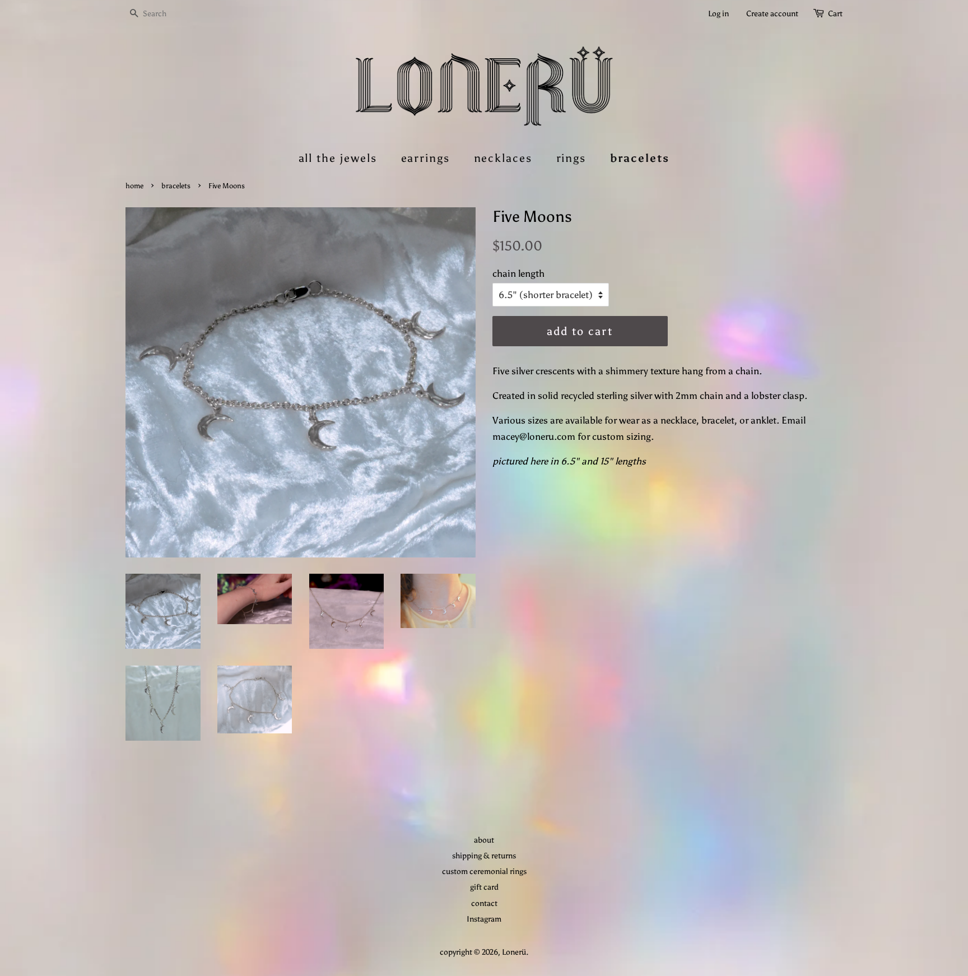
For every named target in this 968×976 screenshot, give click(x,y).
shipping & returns (484, 855)
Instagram (484, 919)
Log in (718, 13)
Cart (835, 13)
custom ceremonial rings (484, 871)
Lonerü (514, 952)
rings (571, 158)
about (484, 840)
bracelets (640, 158)
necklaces (503, 158)
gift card (484, 887)
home (134, 186)
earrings (425, 158)
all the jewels (338, 158)
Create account (772, 13)
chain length (518, 273)
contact (484, 903)
